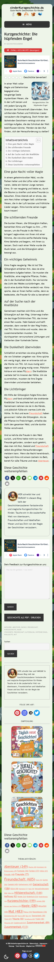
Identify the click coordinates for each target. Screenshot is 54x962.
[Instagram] (24, 713)
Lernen (40, 901)
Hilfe (11, 893)
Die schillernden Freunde (19, 147)
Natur (28, 912)
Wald (39, 918)
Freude (9, 874)
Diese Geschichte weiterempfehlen (24, 164)
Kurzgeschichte (10, 630)
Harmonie (23, 889)
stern (28, 371)
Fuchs (39, 880)
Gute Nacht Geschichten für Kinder (27, 12)
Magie (19, 630)
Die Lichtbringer (15, 161)
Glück (14, 889)
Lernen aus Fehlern (12, 906)
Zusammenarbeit (38, 922)
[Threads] (30, 712)
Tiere (8, 919)
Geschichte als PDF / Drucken (24, 617)
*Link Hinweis (20, 946)
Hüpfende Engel (41, 632)
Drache (32, 867)
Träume (18, 918)
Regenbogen (40, 912)
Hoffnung (10, 896)
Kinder (22, 896)
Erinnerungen (10, 871)
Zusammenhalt (16, 926)
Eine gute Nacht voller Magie (21, 144)
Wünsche (8, 923)
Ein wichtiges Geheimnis (19, 150)
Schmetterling (10, 916)
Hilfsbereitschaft (28, 892)
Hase (31, 889)
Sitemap (11, 946)
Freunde (22, 874)
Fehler (44, 871)
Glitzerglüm (30, 632)
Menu (29, 24)
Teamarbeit (38, 915)
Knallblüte (8, 634)
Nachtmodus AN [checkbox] (6, 956)
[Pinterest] (17, 713)
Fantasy (24, 627)
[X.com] (37, 713)
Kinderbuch (32, 896)
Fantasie (22, 871)
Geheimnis (25, 884)
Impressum (43, 943)
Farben (34, 871)
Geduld (13, 884)
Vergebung (29, 919)
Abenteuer (43, 460)
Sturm (21, 916)
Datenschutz (34, 943)
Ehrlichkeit (41, 867)
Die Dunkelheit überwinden (20, 157)
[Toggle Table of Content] (37, 140)
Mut (15, 634)
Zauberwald (20, 923)
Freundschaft (35, 413)
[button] (7, 478)
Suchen (7, 641)
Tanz (28, 916)
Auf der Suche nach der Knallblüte (23, 154)
